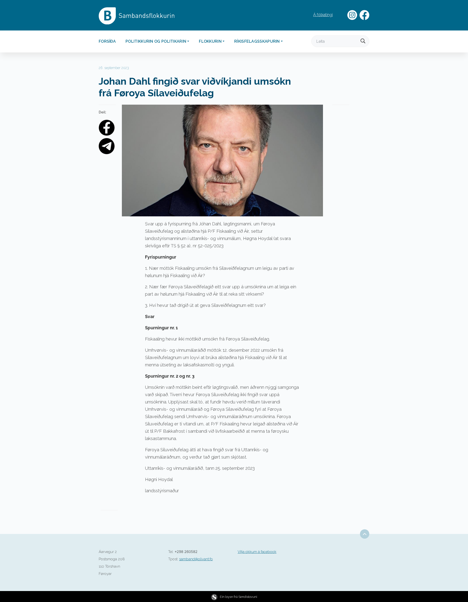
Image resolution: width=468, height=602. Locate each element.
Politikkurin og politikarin (156, 41)
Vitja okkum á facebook (257, 552)
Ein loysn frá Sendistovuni (238, 597)
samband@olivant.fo (196, 559)
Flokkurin (210, 41)
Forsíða (107, 41)
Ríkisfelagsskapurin (257, 41)
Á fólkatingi (323, 14)
